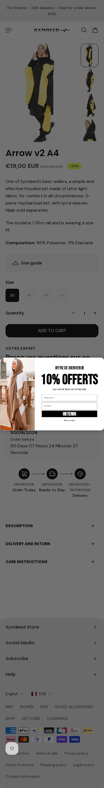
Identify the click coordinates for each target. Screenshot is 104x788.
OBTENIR (69, 414)
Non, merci (69, 420)
